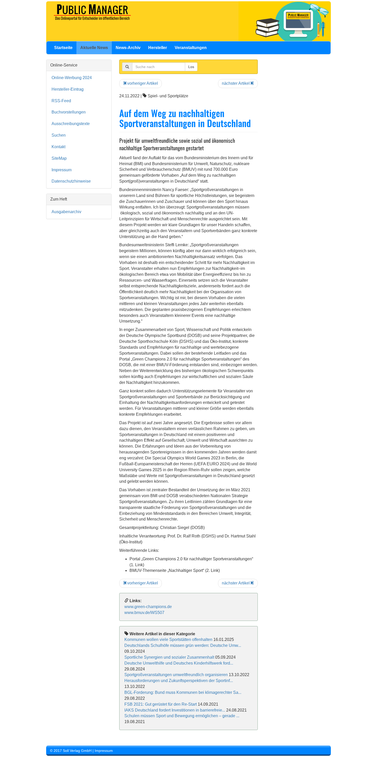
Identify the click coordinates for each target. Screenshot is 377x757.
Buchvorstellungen (69, 112)
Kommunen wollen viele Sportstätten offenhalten (168, 639)
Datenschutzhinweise (71, 181)
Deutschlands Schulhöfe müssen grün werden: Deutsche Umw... (182, 645)
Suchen (59, 135)
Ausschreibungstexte (71, 123)
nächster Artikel (236, 83)
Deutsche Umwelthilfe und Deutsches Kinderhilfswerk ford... (178, 663)
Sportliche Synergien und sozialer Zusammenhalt (169, 657)
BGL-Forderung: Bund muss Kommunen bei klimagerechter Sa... (182, 692)
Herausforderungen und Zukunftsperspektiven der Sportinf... (178, 680)
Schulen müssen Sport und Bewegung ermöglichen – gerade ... (181, 716)
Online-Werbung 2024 (72, 77)
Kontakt (58, 147)
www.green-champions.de (148, 606)
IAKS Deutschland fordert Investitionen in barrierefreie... (174, 710)
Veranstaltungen (191, 47)
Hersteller (157, 47)
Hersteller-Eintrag (68, 89)
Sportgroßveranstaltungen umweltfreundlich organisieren (176, 675)
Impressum (62, 170)
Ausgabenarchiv (66, 212)
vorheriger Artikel (142, 83)
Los (191, 67)
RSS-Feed (61, 101)
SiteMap (59, 158)
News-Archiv (128, 47)
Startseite (63, 47)
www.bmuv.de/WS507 (144, 612)
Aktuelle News (94, 47)
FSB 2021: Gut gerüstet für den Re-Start (160, 704)
